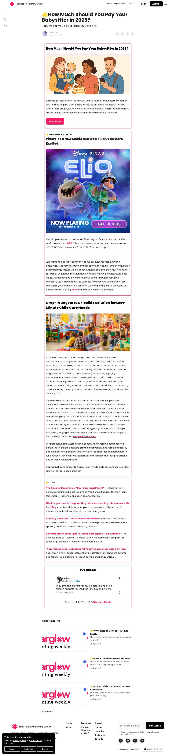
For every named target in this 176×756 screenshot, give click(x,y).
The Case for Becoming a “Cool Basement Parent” (75, 488)
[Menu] (165, 3)
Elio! (69, 243)
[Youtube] (128, 741)
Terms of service (127, 734)
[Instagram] (142, 741)
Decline (45, 749)
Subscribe (156, 3)
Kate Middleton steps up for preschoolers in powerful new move (83, 533)
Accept (12, 749)
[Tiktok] (135, 741)
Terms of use (36, 740)
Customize (28, 749)
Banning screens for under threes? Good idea (72, 518)
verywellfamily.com (84, 436)
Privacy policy (19, 740)
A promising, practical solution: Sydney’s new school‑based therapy (86, 549)
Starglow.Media (102, 602)
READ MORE (55, 121)
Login (143, 3)
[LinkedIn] (121, 741)
